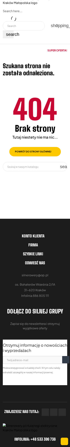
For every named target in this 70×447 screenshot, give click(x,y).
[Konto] (46, 23)
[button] (57, 50)
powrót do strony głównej (33, 151)
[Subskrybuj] (65, 359)
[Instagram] (53, 412)
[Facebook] (45, 412)
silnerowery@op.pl (35, 275)
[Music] (62, 412)
